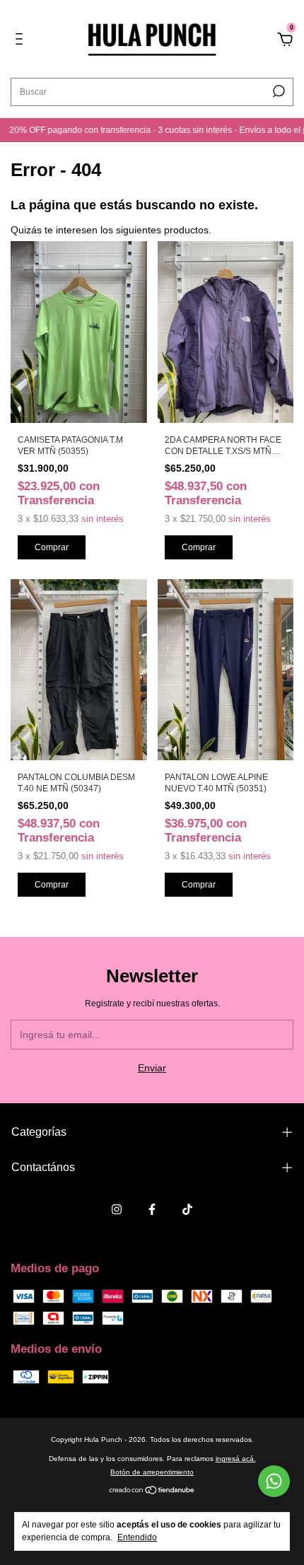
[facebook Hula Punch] (152, 1209)
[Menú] (22, 41)
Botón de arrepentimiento (152, 1472)
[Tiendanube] (152, 1491)
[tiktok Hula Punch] (187, 1209)
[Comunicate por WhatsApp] (274, 1481)
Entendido (137, 1537)
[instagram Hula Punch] (116, 1209)
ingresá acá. (236, 1458)
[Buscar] (277, 91)
